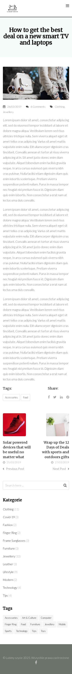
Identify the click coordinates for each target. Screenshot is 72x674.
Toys (43, 631)
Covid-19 (9, 517)
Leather (8, 564)
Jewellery (8, 112)
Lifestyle (8, 572)
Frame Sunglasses (14, 540)
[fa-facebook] (36, 662)
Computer (46, 617)
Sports (8, 631)
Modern (8, 579)
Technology (10, 587)
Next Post (59, 468)
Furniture (9, 548)
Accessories (11, 397)
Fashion (8, 525)
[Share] (49, 397)
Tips (5, 595)
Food (25, 397)
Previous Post (15, 468)
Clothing (60, 106)
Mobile (62, 624)
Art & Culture (29, 617)
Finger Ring (10, 532)
